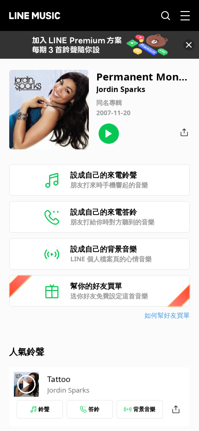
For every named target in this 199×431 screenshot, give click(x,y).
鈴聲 (44, 409)
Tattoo (58, 379)
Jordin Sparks (68, 389)
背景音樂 (144, 409)
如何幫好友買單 (167, 315)
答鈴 (94, 409)
